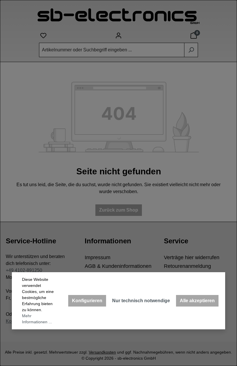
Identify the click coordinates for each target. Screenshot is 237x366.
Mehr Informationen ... (37, 318)
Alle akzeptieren (197, 300)
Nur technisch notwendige (141, 300)
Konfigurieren (87, 300)
